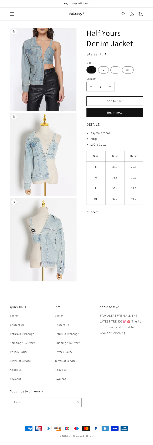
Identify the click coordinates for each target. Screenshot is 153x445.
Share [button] (94, 212)
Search (14, 316)
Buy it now (114, 112)
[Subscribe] (77, 402)
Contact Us (17, 325)
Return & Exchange (22, 334)
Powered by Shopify (83, 436)
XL (127, 70)
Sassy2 (70, 436)
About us (16, 369)
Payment (15, 379)
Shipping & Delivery (22, 343)
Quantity (91, 78)
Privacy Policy (18, 352)
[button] (12, 14)
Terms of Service (20, 361)
